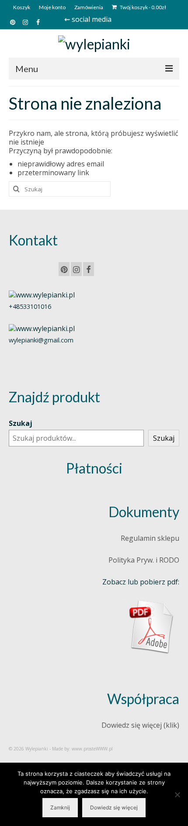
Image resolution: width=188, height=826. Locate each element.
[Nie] (177, 794)
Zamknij (60, 807)
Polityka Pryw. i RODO (143, 560)
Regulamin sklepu (150, 538)
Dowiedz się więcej (114, 807)
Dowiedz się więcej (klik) (140, 725)
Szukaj (20, 423)
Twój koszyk (142, 7)
